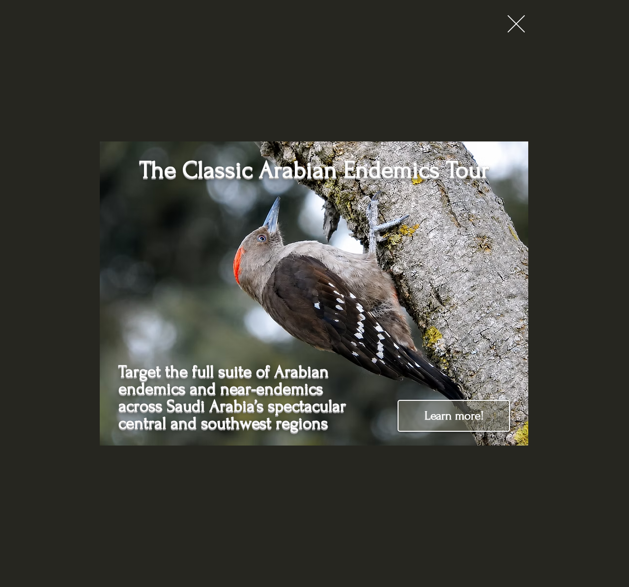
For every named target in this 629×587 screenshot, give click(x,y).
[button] (516, 23)
